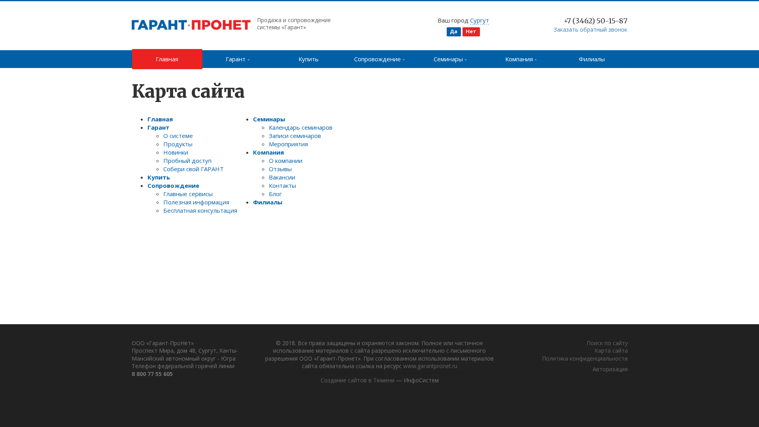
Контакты (282, 185)
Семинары (448, 59)
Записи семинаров (295, 136)
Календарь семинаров (300, 127)
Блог (275, 194)
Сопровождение (377, 59)
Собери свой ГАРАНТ (193, 169)
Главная (167, 59)
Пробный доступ (187, 160)
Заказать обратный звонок (590, 29)
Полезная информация (196, 202)
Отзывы (280, 169)
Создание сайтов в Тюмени (358, 380)
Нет (471, 31)
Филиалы (592, 59)
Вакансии (282, 177)
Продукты (178, 144)
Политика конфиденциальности (585, 358)
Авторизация (610, 369)
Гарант (235, 59)
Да (453, 31)
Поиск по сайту (607, 343)
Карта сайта (611, 350)
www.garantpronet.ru (430, 366)
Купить (308, 59)
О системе (178, 136)
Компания (519, 59)
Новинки (175, 152)
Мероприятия (288, 144)
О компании (285, 160)
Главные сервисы (188, 194)
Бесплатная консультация (200, 210)
